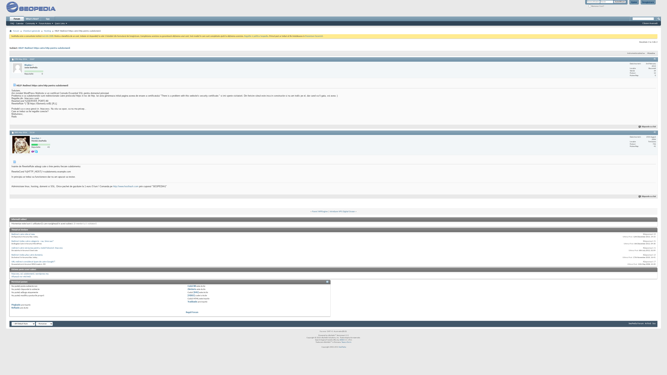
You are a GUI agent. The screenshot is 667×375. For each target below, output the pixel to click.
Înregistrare (648, 2)
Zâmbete (192, 289)
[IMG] (196, 292)
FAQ (12, 23)
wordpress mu (42, 274)
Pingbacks (15, 305)
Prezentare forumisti (314, 36)
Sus (654, 323)
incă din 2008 (47, 36)
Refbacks (15, 308)
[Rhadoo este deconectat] (17, 68)
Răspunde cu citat (649, 127)
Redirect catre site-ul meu (23, 234)
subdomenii (29, 274)
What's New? (32, 19)
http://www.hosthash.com (125, 186)
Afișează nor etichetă (21, 277)
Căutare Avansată (649, 23)
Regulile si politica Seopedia (256, 36)
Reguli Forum (192, 312)
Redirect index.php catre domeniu (27, 255)
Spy (48, 19)
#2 (655, 132)
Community (30, 23)
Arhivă (648, 323)
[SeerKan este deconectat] (21, 144)
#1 (655, 59)
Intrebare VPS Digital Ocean (342, 211)
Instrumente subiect (635, 53)
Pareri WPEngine (320, 211)
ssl (21, 274)
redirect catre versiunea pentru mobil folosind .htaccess (37, 248)
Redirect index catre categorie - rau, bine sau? (32, 241)
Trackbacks (192, 302)
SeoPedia (342, 347)
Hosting (47, 31)
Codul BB (192, 286)
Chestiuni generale (31, 31)
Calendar (20, 23)
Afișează (650, 53)
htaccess (15, 274)
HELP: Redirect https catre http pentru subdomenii (44, 48)
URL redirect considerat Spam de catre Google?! (33, 262)
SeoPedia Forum (636, 323)
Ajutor (634, 2)
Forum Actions (45, 23)
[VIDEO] (191, 295)
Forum (17, 19)
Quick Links (60, 23)
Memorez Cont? (597, 6)
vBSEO (341, 340)
